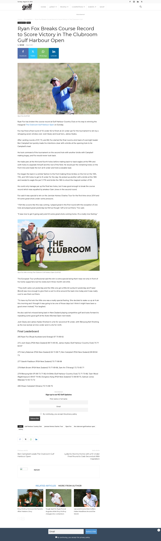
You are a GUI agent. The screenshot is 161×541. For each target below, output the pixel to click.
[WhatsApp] (30, 439)
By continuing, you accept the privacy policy (60, 414)
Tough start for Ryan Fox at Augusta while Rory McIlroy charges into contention (56, 511)
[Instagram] (134, 1)
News (28, 23)
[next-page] (22, 518)
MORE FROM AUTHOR (70, 486)
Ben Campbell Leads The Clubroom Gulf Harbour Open (36, 455)
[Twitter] (141, 1)
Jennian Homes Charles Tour (53, 426)
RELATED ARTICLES (46, 486)
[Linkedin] (138, 1)
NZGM (22, 45)
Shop (102, 7)
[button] (140, 7)
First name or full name (58, 399)
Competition (77, 7)
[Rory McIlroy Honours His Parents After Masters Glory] (30, 498)
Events (91, 7)
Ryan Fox (68, 426)
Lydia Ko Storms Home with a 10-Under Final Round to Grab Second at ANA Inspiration (82, 456)
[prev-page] (19, 518)
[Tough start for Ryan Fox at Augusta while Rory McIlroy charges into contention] (58, 498)
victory (21, 429)
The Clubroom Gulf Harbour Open (40, 125)
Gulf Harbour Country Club (33, 426)
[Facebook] (130, 1)
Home (43, 7)
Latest (52, 7)
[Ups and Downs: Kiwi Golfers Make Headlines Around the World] (87, 498)
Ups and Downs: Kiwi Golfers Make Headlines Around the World (84, 511)
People (63, 7)
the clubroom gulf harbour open (84, 426)
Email (59, 406)
